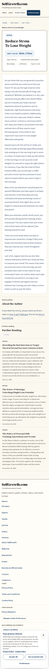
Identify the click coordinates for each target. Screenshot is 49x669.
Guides (5, 519)
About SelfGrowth (9, 542)
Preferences (24, 663)
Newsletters (7, 555)
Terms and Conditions (11, 594)
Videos (4, 531)
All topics (6, 506)
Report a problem (11, 629)
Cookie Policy (7, 600)
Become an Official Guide (12, 568)
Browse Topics (20, 13)
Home (5, 23)
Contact (5, 574)
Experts (5, 512)
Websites (5, 549)
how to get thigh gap (19, 314)
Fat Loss (26, 23)
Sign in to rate (35, 64)
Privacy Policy (7, 588)
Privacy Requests (9, 612)
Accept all (13, 657)
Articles (14, 23)
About (4, 13)
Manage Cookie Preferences (15, 618)
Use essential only (35, 657)
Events (4, 561)
